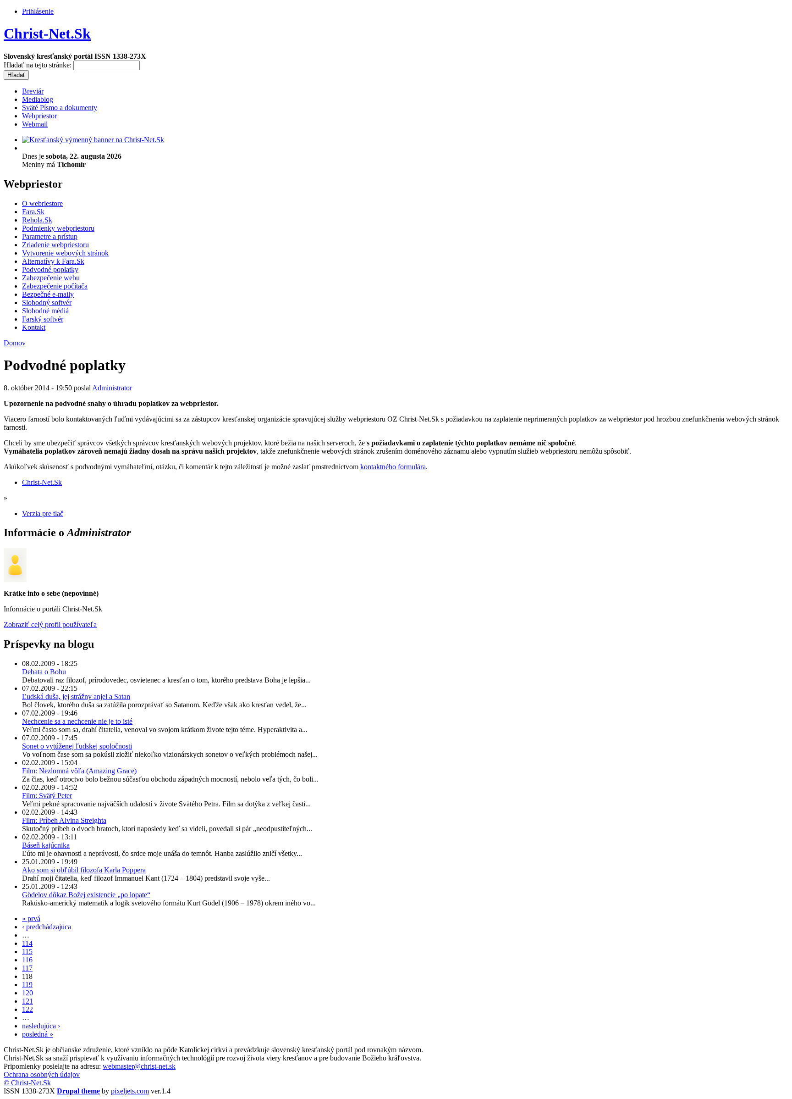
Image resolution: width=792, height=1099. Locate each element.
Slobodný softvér (47, 302)
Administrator (112, 388)
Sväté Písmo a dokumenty (59, 107)
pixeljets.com (130, 1091)
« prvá (31, 918)
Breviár (33, 91)
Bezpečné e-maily (48, 294)
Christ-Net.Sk (47, 33)
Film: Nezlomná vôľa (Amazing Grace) (79, 771)
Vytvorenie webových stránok (65, 253)
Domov (15, 343)
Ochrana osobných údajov (42, 1074)
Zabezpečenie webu (51, 278)
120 (27, 993)
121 (27, 1001)
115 (27, 951)
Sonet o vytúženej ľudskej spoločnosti (77, 746)
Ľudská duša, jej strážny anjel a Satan (76, 696)
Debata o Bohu (44, 672)
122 (27, 1009)
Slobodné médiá (45, 311)
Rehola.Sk (37, 220)
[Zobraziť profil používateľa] (15, 579)
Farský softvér (42, 319)
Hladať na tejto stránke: (38, 65)
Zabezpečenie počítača (55, 286)
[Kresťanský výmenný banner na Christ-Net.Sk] (93, 140)
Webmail (35, 124)
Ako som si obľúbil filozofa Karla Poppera (84, 870)
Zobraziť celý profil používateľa (50, 624)
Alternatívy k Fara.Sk (53, 261)
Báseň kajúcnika (46, 845)
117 (27, 968)
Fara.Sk (33, 212)
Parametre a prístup (49, 236)
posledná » (37, 1034)
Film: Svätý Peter (47, 795)
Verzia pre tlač (42, 513)
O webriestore (42, 203)
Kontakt (33, 327)
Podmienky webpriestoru (58, 228)
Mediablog (37, 99)
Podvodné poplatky (50, 269)
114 (27, 943)
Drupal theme (78, 1091)
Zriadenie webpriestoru (55, 245)
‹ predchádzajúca (46, 927)
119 (27, 984)
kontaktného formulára (393, 467)
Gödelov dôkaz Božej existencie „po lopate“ (86, 895)
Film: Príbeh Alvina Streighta (64, 820)
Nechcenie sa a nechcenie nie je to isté (77, 721)
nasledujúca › (41, 1026)
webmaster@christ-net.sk (139, 1066)
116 (27, 960)
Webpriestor (39, 116)
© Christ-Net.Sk (27, 1083)
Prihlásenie (38, 11)
